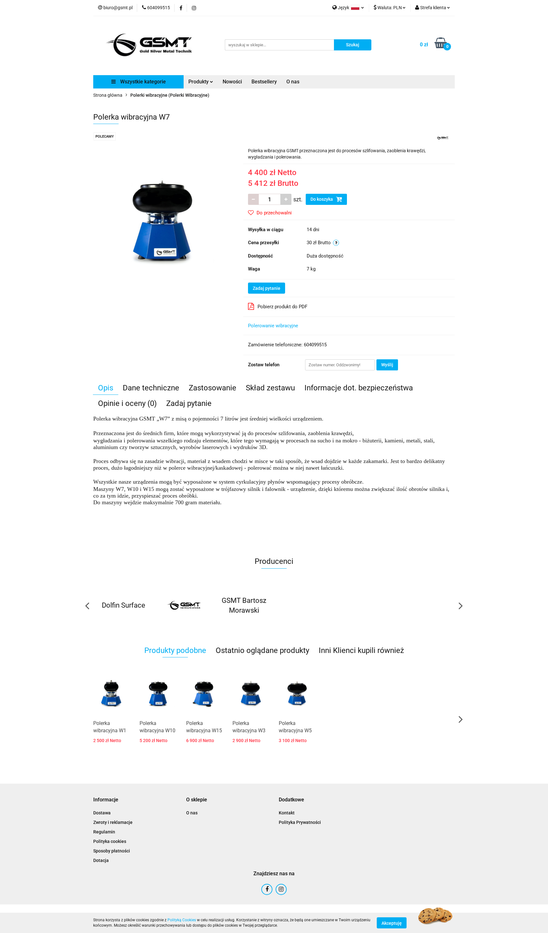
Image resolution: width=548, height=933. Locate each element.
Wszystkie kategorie (142, 82)
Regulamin (104, 831)
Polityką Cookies (181, 920)
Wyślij (387, 364)
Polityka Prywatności (300, 822)
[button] (105, 800)
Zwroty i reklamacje (113, 822)
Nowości (232, 82)
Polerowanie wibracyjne (273, 326)
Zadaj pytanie (266, 288)
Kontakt (287, 812)
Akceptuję (392, 922)
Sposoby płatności (111, 850)
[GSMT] (442, 137)
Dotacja (101, 860)
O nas (292, 82)
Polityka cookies (109, 841)
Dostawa (102, 812)
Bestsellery (264, 82)
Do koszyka (322, 199)
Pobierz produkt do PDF (282, 307)
